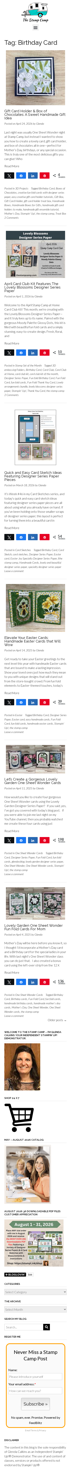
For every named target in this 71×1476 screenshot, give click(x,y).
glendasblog (18, 861)
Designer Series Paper (16, 378)
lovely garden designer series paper (44, 861)
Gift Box (58, 196)
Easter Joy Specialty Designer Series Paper (33, 558)
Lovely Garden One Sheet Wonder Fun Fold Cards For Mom (33, 927)
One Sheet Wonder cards (39, 865)
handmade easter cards (40, 723)
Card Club (48, 369)
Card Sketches (23, 550)
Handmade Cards (29, 562)
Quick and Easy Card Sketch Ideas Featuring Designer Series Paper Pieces (33, 476)
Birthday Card (47, 188)
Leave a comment (14, 571)
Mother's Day (11, 213)
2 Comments (11, 217)
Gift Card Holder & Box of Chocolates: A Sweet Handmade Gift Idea (34, 114)
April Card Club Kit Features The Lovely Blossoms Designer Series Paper (32, 287)
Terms (34, 1430)
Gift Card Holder (13, 201)
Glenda (40, 123)
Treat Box (60, 213)
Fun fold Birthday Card (41, 378)
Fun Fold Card (44, 857)
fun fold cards (18, 382)
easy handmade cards (38, 719)
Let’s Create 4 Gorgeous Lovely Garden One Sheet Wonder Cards (32, 781)
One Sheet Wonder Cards (29, 853)
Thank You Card (36, 390)
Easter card (18, 719)
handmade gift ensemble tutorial (41, 209)
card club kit (22, 374)
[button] (35, 27)
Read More (11, 166)
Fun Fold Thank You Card (41, 382)
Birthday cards (19, 999)
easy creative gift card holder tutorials (32, 196)
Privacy (42, 1430)
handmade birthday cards (18, 1003)
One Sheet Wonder (14, 865)
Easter (18, 715)
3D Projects (21, 188)
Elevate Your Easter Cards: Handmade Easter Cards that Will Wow (32, 641)
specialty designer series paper (44, 566)
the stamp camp (45, 213)
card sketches (20, 554)
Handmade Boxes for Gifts (26, 205)
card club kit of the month (44, 374)
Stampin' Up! (28, 213)
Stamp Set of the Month (28, 365)
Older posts (57, 1020)
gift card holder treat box (37, 201)
